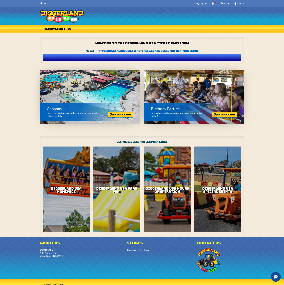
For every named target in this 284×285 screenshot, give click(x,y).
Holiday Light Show (57, 28)
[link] (88, 95)
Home (43, 3)
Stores (135, 243)
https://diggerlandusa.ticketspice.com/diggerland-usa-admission (147, 51)
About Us (50, 243)
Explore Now (122, 114)
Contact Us (209, 243)
